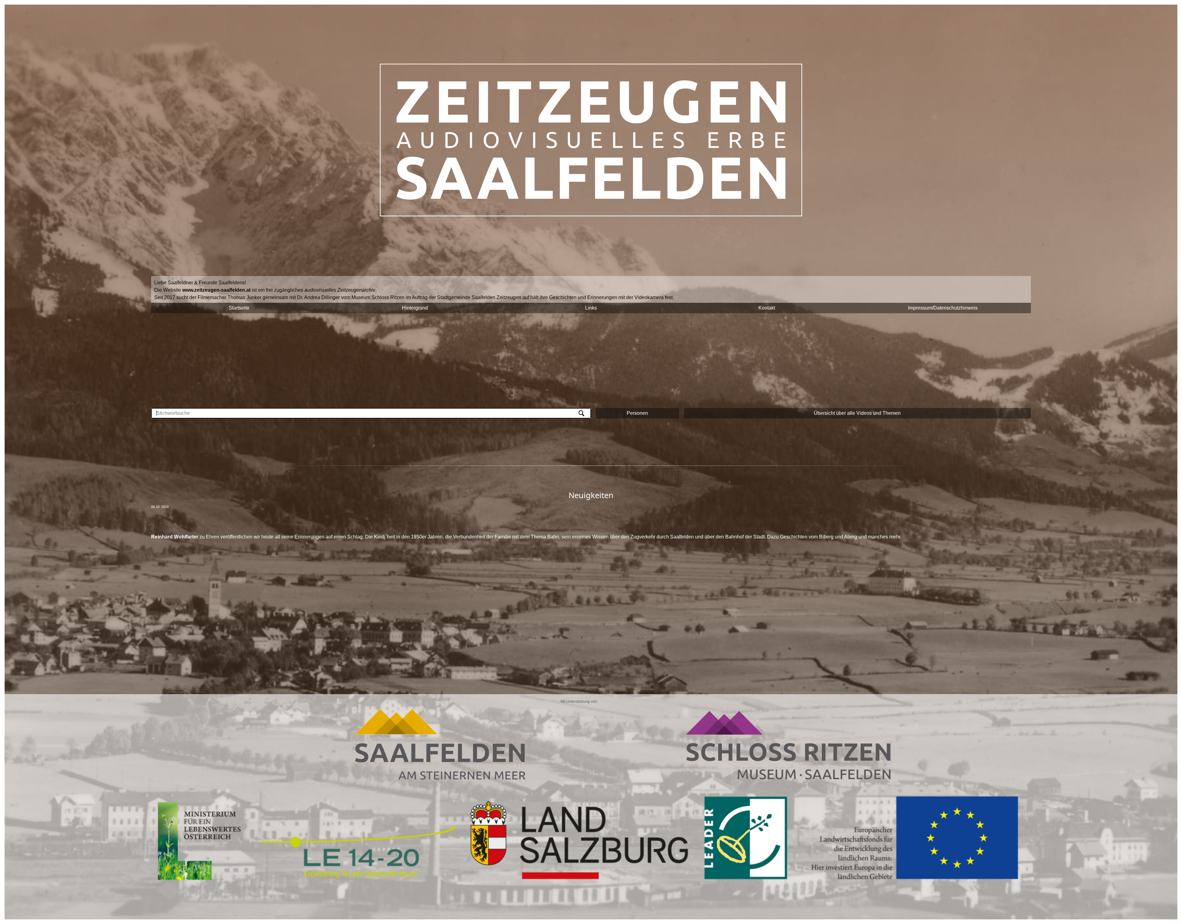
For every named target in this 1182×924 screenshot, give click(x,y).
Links (591, 307)
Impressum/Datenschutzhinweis (943, 307)
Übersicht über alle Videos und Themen (857, 413)
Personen (637, 413)
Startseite (239, 307)
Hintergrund (415, 307)
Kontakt (766, 307)
